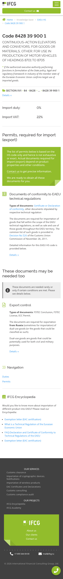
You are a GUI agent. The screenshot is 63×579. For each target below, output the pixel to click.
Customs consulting (17, 490)
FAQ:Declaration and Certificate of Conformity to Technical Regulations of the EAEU (30, 434)
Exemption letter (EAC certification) (23, 419)
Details (5, 95)
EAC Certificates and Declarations (24, 487)
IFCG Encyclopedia (16, 504)
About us (31, 530)
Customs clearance (16, 472)
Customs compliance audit (20, 494)
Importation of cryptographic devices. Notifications (26, 477)
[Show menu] (56, 4)
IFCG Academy (14, 508)
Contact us (30, 10)
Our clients (31, 534)
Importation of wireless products (23, 483)
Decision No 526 (18, 235)
